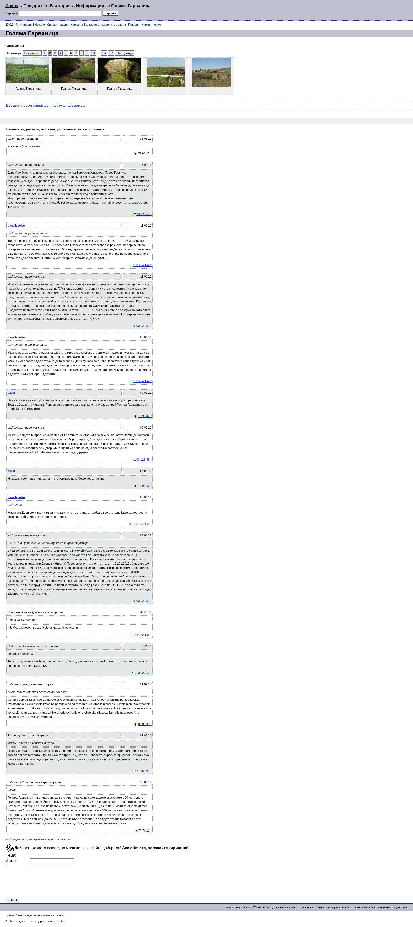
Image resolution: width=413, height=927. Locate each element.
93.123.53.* (144, 214)
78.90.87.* (145, 153)
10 (93, 53)
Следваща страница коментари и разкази (38, 839)
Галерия (134, 24)
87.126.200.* (143, 771)
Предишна (32, 53)
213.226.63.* (143, 673)
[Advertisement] (349, 9)
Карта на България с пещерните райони (98, 24)
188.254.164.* (142, 265)
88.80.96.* (145, 724)
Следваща (124, 53)
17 (111, 53)
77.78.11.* (145, 830)
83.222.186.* (143, 634)
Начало (40, 24)
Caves (11, 5)
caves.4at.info (55, 921)
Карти (146, 24)
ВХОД (9, 24)
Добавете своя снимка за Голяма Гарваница (45, 105)
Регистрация (24, 24)
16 (104, 53)
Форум (156, 24)
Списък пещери (58, 24)
